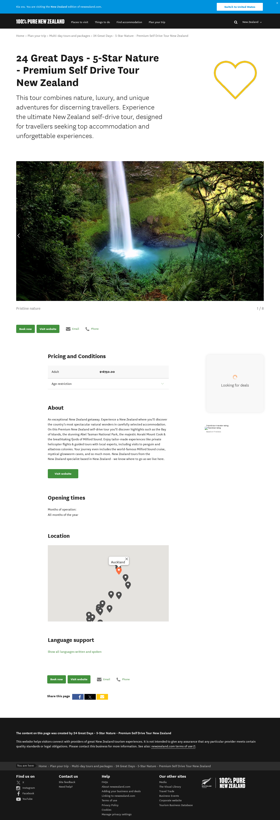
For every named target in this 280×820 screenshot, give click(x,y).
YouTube (27, 799)
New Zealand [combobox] (250, 22)
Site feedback (67, 782)
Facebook (28, 793)
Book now (25, 329)
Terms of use (109, 800)
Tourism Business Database (176, 805)
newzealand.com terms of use (173, 746)
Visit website (48, 329)
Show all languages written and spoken (75, 652)
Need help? (66, 786)
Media (163, 782)
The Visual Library (170, 786)
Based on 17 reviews (213, 432)
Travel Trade (166, 791)
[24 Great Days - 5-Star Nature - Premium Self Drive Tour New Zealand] (235, 80)
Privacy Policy (110, 805)
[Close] (126, 559)
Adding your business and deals (121, 791)
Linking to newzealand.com (118, 795)
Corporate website (170, 800)
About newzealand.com (116, 786)
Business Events (169, 795)
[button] (79, 22)
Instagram (28, 787)
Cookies (106, 809)
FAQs (105, 782)
